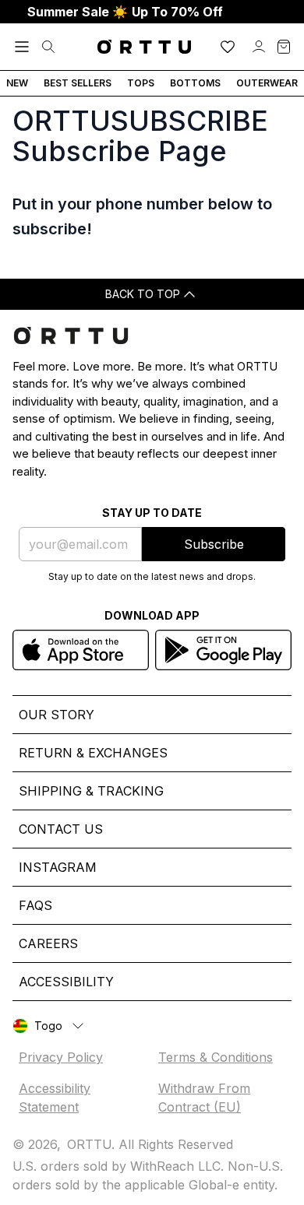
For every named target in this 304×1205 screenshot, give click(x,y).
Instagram (58, 867)
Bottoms (195, 83)
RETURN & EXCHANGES (93, 753)
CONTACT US (61, 829)
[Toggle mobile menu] (21, 46)
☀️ (125, 11)
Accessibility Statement (54, 1097)
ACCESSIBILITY (66, 981)
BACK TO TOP (142, 293)
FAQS (35, 905)
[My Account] (259, 46)
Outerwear (267, 83)
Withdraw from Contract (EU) (204, 1097)
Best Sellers (77, 83)
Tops (140, 83)
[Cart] (284, 46)
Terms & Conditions (215, 1057)
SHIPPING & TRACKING (91, 791)
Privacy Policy (61, 1057)
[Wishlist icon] (228, 46)
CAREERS (48, 943)
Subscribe (214, 544)
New (17, 83)
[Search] (48, 46)
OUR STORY (56, 714)
